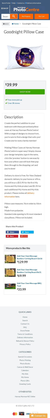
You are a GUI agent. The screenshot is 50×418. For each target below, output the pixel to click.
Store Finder (6, 3)
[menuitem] (13, 3)
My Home (25, 377)
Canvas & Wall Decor (25, 367)
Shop (5, 8)
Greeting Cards (25, 384)
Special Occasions (25, 357)
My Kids (25, 374)
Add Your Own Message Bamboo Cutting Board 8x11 (29, 271)
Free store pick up (15, 100)
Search (25, 320)
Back (6, 24)
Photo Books (25, 364)
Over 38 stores (14, 103)
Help (13, 3)
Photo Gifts (25, 381)
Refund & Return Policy (25, 341)
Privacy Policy (25, 344)
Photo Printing (25, 360)
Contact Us (25, 324)
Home (16, 24)
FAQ (25, 327)
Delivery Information (34, 3)
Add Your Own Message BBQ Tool (29, 284)
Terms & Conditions (25, 334)
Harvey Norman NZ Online (25, 396)
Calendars (25, 370)
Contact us (21, 3)
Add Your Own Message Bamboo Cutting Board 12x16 (29, 257)
